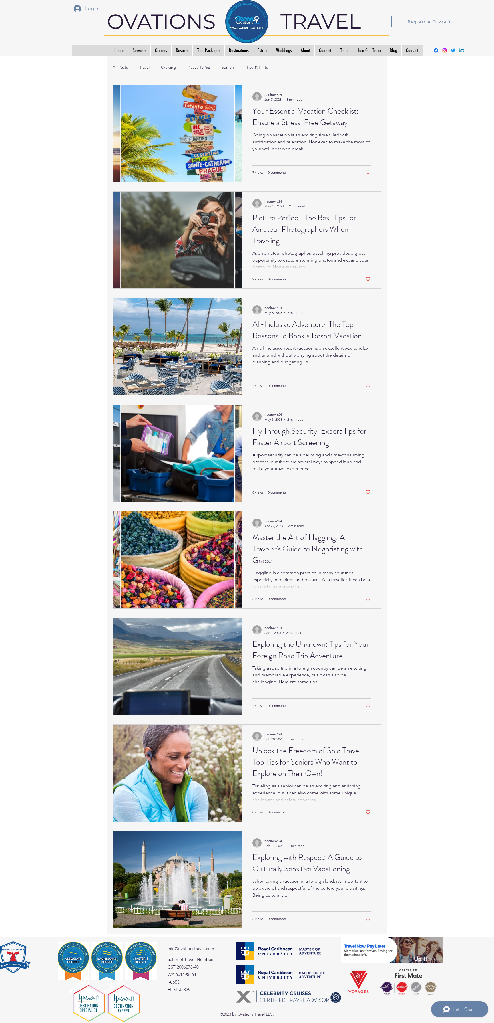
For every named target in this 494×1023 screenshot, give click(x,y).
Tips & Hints (257, 67)
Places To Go (198, 67)
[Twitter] (453, 50)
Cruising (168, 67)
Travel (144, 67)
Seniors (228, 67)
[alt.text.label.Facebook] (436, 50)
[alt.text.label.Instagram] (444, 50)
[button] (464, 47)
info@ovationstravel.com (191, 948)
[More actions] (369, 96)
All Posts (120, 67)
